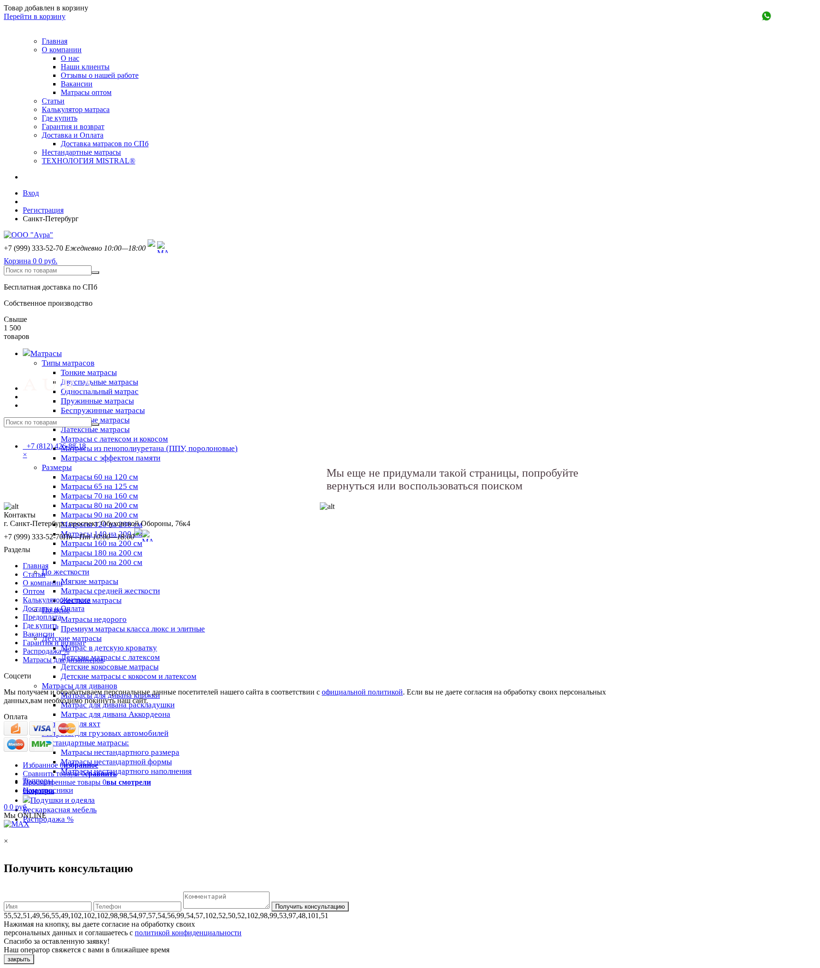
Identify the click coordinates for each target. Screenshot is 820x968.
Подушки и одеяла (62, 800)
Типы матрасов (68, 362)
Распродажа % (48, 819)
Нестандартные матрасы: (85, 742)
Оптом (34, 591)
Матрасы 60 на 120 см (99, 476)
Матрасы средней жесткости (110, 590)
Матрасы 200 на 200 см (101, 562)
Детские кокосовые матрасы (109, 666)
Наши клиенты (85, 67)
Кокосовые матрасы (95, 419)
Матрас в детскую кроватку (109, 647)
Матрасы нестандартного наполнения (126, 771)
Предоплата (42, 617)
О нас (70, 58)
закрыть (19, 959)
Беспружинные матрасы (103, 410)
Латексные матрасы (95, 429)
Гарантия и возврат (73, 126)
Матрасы (46, 353)
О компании (62, 50)
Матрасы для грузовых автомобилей (105, 733)
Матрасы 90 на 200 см (99, 514)
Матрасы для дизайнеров (63, 660)
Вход (31, 193)
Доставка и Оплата (72, 135)
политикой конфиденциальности (188, 933)
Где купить (59, 118)
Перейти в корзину (34, 16)
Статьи (53, 101)
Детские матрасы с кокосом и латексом (128, 676)
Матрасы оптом (86, 92)
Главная (54, 41)
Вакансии (77, 84)
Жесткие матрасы (91, 600)
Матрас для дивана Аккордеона (115, 714)
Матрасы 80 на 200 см (99, 505)
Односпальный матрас (100, 391)
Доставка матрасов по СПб (105, 144)
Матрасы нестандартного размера (120, 752)
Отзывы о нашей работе (100, 75)
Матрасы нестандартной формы (116, 761)
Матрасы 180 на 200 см (101, 552)
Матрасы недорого (94, 619)
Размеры (57, 467)
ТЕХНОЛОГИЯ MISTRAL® (88, 161)
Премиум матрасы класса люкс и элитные (133, 628)
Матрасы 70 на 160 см (99, 495)
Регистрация (43, 210)
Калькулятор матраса (76, 109)
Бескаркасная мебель (60, 809)
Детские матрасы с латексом (110, 657)
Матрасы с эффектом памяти (110, 457)
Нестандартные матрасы (81, 152)
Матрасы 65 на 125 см (99, 486)
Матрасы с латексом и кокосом (114, 438)
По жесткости (65, 571)
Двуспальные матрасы (99, 381)
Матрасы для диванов (79, 685)
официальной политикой (362, 692)
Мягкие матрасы (89, 581)
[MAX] (163, 248)
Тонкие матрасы (89, 372)
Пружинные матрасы (97, 400)
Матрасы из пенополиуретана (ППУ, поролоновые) (149, 448)
